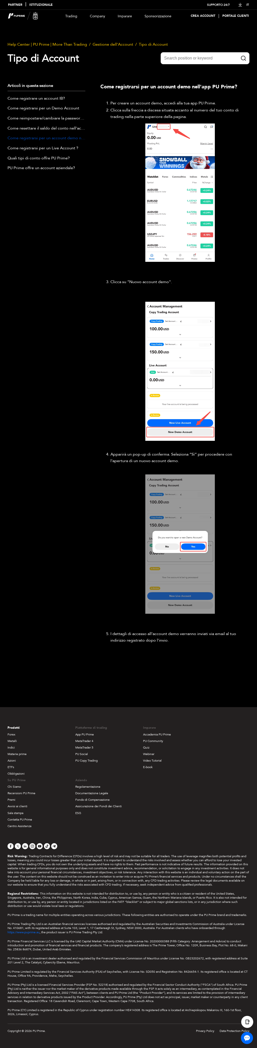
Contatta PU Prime (20, 820)
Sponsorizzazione (158, 16)
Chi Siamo (14, 787)
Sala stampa (15, 813)
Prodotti (14, 728)
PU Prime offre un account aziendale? (41, 168)
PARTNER (15, 5)
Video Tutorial (152, 761)
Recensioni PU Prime (21, 793)
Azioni (12, 761)
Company (97, 16)
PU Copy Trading (86, 761)
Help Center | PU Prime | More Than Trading (47, 44)
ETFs (11, 767)
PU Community (153, 741)
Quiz (146, 748)
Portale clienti (235, 16)
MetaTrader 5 (84, 748)
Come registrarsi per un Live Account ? (43, 148)
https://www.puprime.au (24, 932)
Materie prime (17, 754)
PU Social (81, 754)
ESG (78, 813)
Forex (11, 734)
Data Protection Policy (234, 1031)
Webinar (148, 754)
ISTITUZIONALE (41, 5)
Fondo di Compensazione (92, 800)
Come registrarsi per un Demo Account (43, 108)
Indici (11, 748)
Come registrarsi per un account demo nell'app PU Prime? (46, 138)
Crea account (203, 16)
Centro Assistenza (19, 826)
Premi (11, 800)
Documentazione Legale (91, 793)
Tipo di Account (153, 44)
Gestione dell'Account (113, 44)
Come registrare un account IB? (36, 98)
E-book (148, 767)
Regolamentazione (87, 787)
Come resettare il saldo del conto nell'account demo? (46, 128)
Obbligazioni (16, 774)
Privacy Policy (205, 1031)
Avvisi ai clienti (17, 806)
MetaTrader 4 (84, 741)
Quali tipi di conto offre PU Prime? (39, 158)
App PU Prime (84, 734)
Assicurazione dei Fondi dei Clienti (98, 806)
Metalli (12, 741)
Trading (71, 16)
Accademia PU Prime (157, 734)
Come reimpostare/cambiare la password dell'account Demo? (46, 118)
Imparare (125, 16)
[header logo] (23, 16)
